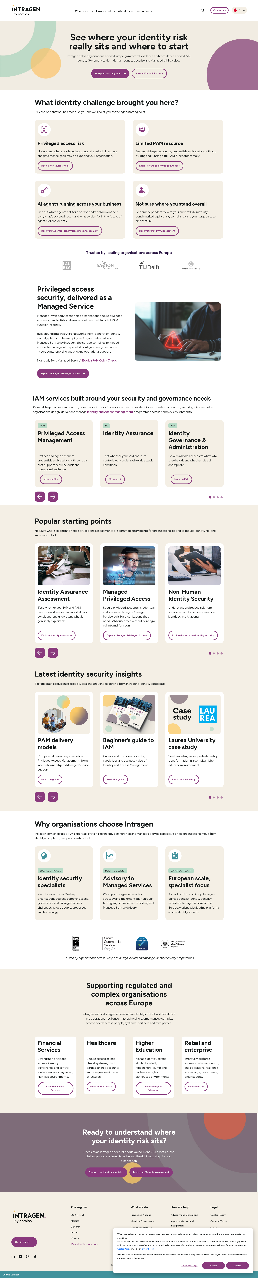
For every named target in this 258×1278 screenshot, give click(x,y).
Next (53, 497)
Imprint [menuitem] (214, 1227)
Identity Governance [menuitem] (143, 1221)
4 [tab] (222, 497)
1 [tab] (210, 497)
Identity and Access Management (110, 412)
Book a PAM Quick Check (99, 360)
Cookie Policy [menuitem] (218, 1214)
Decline (237, 1265)
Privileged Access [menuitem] (141, 1214)
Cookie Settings (11, 1274)
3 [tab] (218, 497)
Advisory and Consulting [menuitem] (184, 1214)
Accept (213, 1265)
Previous (40, 497)
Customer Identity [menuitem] (141, 1227)
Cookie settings (190, 1265)
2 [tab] (214, 497)
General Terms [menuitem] (218, 1221)
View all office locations (84, 1244)
